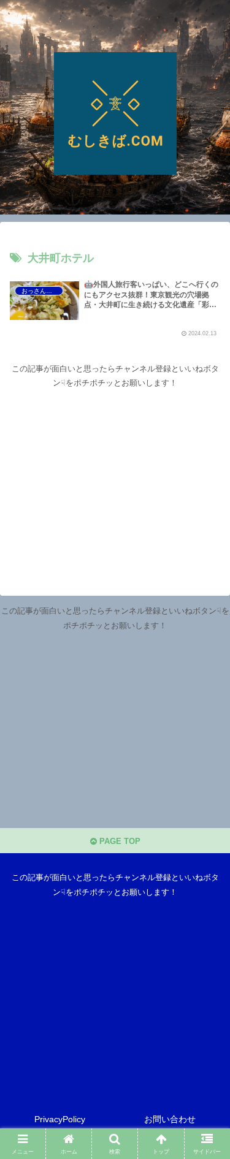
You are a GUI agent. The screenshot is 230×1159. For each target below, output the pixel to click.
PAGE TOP (118, 841)
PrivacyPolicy (59, 1119)
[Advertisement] (115, 476)
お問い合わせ (170, 1119)
